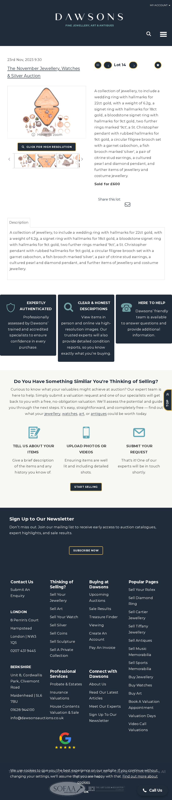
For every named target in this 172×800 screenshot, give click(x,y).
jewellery (52, 414)
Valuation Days (142, 716)
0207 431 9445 (23, 651)
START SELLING (86, 486)
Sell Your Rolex (142, 590)
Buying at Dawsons (99, 584)
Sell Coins (59, 633)
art (81, 414)
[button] (152, 790)
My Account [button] (159, 5)
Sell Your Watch (64, 617)
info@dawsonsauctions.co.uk (37, 718)
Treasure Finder (103, 617)
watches (69, 414)
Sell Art (56, 609)
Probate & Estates (66, 684)
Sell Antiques (140, 640)
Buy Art (135, 693)
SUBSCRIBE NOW (86, 550)
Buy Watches (140, 685)
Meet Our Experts (105, 706)
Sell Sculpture (62, 641)
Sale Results (100, 609)
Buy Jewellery (141, 677)
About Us (97, 684)
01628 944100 (22, 710)
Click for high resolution (49, 146)
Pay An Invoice (102, 647)
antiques (99, 414)
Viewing (96, 625)
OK (86, 792)
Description (18, 222)
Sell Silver (58, 625)
